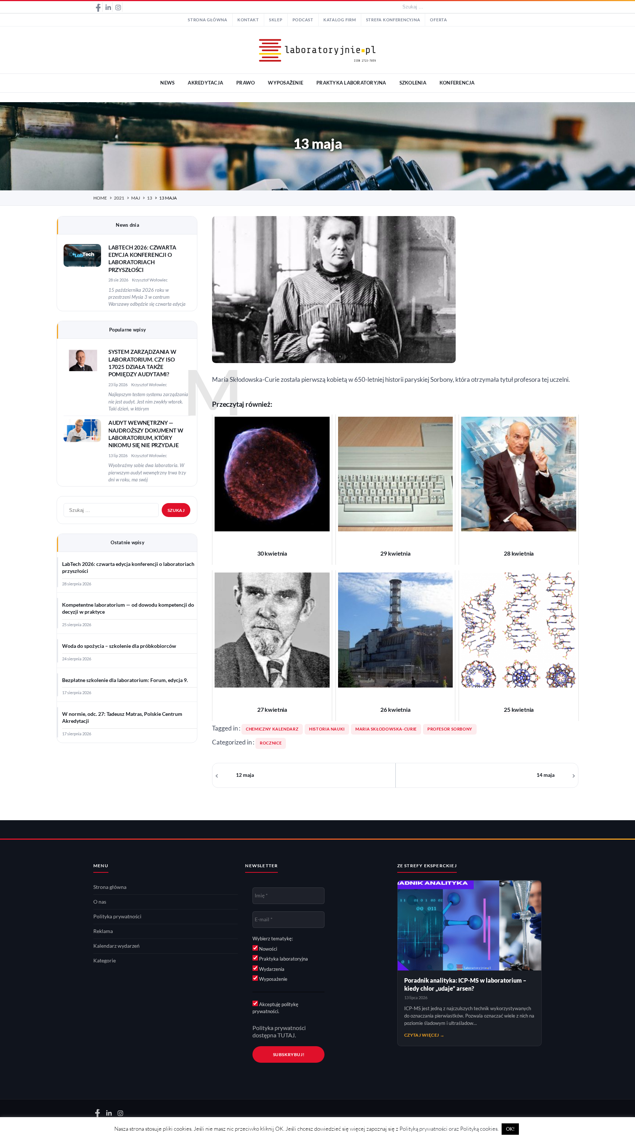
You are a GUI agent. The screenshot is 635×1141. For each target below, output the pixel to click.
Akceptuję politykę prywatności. (275, 1008)
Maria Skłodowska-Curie (386, 729)
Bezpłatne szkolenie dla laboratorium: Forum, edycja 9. (125, 680)
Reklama (103, 931)
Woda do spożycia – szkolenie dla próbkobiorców (119, 646)
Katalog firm (339, 20)
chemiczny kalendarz (272, 729)
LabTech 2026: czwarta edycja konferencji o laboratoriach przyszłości (128, 567)
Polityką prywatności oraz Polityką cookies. (449, 1128)
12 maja (245, 775)
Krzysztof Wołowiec (150, 279)
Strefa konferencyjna (393, 20)
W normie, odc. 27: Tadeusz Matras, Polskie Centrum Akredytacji (122, 717)
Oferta (438, 20)
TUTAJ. (286, 1035)
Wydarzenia (271, 969)
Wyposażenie (272, 979)
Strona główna (207, 20)
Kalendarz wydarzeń (116, 946)
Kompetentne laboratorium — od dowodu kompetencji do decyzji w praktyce (128, 608)
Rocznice (270, 743)
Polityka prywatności (117, 916)
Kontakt (248, 20)
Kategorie (104, 961)
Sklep (276, 20)
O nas (99, 902)
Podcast (303, 20)
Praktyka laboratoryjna (283, 959)
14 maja (546, 775)
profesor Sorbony (449, 729)
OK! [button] (510, 1129)
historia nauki (327, 729)
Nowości (267, 949)
